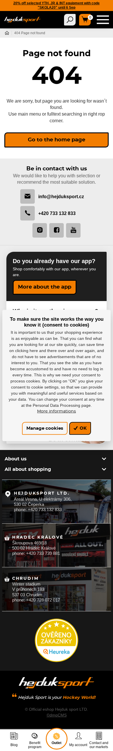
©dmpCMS (57, 715)
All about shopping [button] (28, 469)
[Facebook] (56, 230)
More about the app (44, 287)
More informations (56, 411)
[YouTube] (73, 230)
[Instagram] (39, 230)
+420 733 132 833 (57, 213)
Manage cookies (44, 428)
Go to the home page (56, 140)
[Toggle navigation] (70, 19)
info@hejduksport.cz (61, 196)
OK (83, 428)
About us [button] (16, 459)
